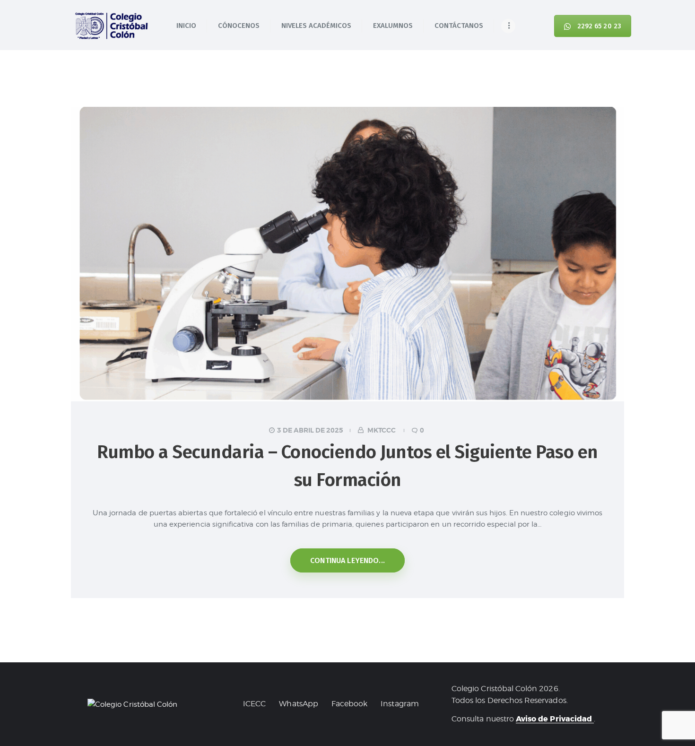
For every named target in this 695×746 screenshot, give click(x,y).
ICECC (254, 704)
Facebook (349, 704)
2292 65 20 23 (599, 26)
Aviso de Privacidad (555, 719)
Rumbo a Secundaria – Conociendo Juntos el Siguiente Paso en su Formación (347, 466)
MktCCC (381, 430)
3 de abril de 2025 (310, 430)
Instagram (400, 704)
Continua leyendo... (347, 560)
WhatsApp (298, 704)
